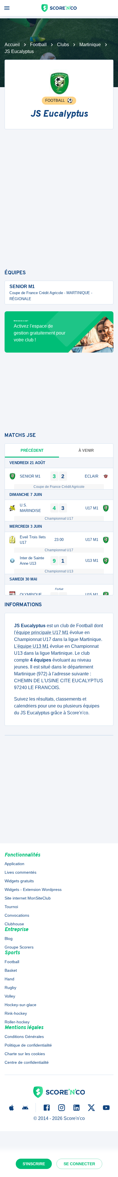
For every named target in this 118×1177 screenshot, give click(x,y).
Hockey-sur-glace (20, 1004)
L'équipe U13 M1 (31, 646)
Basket (11, 970)
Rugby (10, 987)
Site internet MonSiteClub (28, 898)
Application (14, 863)
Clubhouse (14, 924)
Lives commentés (20, 872)
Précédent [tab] (32, 450)
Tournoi (11, 906)
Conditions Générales (24, 1036)
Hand (9, 979)
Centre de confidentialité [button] (27, 1062)
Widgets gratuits (19, 881)
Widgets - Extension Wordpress (33, 889)
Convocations (17, 915)
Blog (9, 938)
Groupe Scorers (19, 947)
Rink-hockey (16, 1013)
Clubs (63, 44)
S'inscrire (34, 1164)
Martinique (90, 44)
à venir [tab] (86, 450)
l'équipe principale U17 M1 (41, 632)
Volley (10, 996)
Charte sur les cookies (25, 1053)
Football (38, 44)
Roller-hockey (17, 1022)
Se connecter (79, 1164)
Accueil (12, 44)
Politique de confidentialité (28, 1045)
